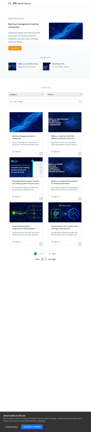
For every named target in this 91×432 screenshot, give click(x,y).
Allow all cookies (32, 427)
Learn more (41, 421)
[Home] (22, 3)
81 (49, 254)
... (46, 254)
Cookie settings (12, 427)
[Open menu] (9, 3)
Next (54, 254)
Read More (15, 48)
